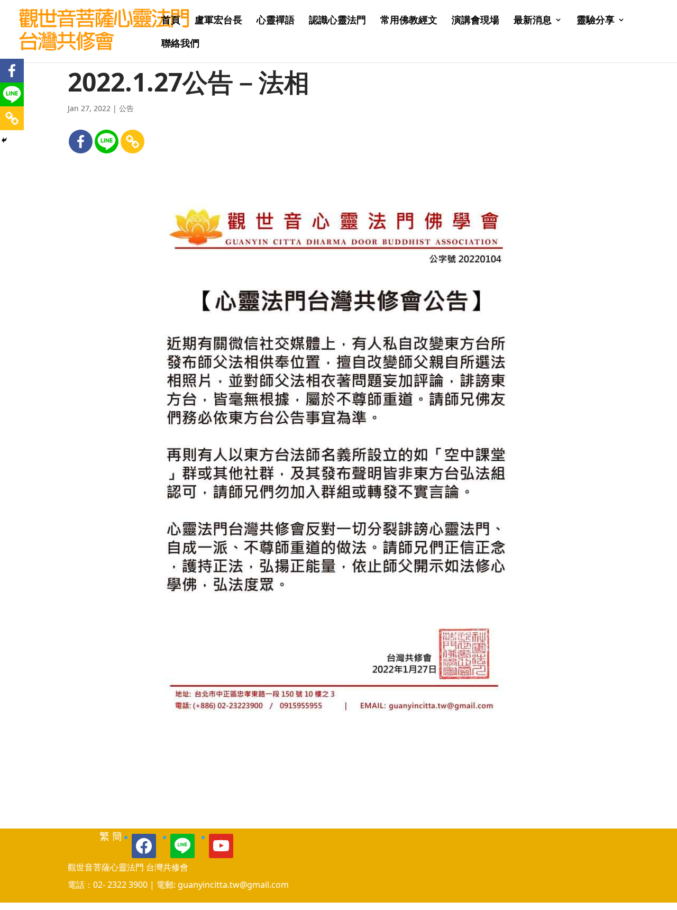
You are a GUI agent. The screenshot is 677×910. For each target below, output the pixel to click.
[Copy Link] (132, 141)
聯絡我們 (180, 44)
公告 (126, 108)
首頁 (170, 21)
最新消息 (533, 21)
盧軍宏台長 (218, 21)
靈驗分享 (596, 21)
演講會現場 (475, 21)
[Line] (106, 141)
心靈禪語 (276, 21)
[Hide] (4, 140)
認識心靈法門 (337, 21)
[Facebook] (81, 141)
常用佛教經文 (408, 21)
